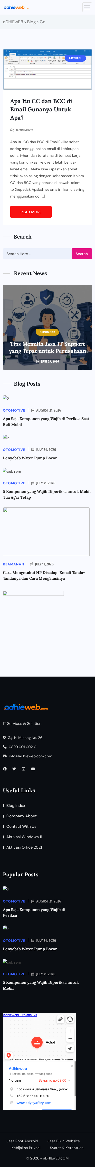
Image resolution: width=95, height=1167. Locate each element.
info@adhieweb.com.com (30, 756)
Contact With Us (21, 826)
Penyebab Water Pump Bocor (30, 457)
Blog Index (15, 805)
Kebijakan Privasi (25, 1147)
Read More (31, 212)
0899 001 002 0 (22, 747)
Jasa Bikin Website (64, 1141)
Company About (21, 816)
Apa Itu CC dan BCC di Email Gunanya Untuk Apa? (41, 109)
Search (82, 253)
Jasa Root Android (22, 1141)
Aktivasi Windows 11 (24, 836)
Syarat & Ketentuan (67, 1147)
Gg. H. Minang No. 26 (24, 737)
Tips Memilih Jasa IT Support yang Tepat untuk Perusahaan (47, 347)
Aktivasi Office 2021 (24, 847)
